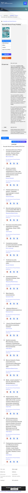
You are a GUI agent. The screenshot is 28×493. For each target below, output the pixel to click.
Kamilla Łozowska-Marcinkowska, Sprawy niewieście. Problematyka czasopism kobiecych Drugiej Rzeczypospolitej (14, 343)
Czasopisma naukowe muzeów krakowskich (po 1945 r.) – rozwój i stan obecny (14, 245)
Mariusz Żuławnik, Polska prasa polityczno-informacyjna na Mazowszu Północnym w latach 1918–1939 (13, 363)
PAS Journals (2, 474)
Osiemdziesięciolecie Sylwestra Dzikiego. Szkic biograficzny (13, 278)
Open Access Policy (6, 49)
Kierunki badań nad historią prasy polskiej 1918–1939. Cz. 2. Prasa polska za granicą (13, 210)
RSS (7, 58)
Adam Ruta (8, 406)
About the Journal (6, 40)
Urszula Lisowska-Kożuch (12, 385)
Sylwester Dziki (9, 296)
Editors (3, 45)
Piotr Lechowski (9, 248)
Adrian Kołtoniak (10, 196)
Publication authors (16, 476)
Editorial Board (5, 43)
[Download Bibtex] (14, 163)
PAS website (15, 480)
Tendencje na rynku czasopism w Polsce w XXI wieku (13, 261)
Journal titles (14, 15)
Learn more (18, 487)
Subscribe (6, 54)
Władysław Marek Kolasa (12, 213)
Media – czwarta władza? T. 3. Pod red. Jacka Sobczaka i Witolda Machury (14, 381)
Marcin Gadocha (9, 156)
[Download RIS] (10, 163)
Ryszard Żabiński (10, 265)
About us (2, 472)
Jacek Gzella (9, 231)
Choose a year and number (19, 141)
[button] (7, 163)
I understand (14, 489)
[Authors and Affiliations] (17, 163)
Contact (4, 47)
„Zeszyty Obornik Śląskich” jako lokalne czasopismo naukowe (13, 325)
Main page (14, 469)
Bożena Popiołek (10, 178)
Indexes (14, 472)
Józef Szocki (9, 328)
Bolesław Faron (9, 311)
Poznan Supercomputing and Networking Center (10, 491)
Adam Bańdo (9, 348)
